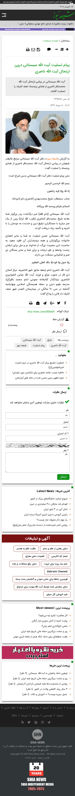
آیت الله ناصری (58, 345)
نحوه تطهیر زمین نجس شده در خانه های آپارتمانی (39, 378)
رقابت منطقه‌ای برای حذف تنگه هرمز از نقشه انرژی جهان (40, 637)
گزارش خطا (58, 319)
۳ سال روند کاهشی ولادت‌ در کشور (47, 689)
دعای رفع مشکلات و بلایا (24, 564)
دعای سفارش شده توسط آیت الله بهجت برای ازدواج (42, 587)
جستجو (35, 716)
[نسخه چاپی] (28, 50)
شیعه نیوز (52, 159)
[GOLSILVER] (37, 653)
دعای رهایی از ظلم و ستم (55, 549)
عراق (49, 340)
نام (67, 410)
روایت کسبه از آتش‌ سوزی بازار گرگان (50, 621)
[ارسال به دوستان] (33, 50)
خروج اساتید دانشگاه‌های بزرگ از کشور (49, 499)
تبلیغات (59, 716)
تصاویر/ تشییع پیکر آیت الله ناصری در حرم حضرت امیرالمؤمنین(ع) (39, 365)
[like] (37, 325)
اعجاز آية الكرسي (60, 556)
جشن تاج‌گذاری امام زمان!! (54, 626)
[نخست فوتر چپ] (37, 776)
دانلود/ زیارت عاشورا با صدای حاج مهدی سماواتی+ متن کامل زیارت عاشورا (37, 24)
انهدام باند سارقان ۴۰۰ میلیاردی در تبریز (49, 504)
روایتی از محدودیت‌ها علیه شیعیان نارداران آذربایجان (38, 684)
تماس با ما (57, 708)
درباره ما (70, 708)
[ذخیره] (38, 50)
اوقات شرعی (9, 708)
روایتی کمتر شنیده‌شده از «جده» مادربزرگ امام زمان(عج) (40, 525)
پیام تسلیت (39, 345)
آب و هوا (23, 708)
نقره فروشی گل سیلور (57, 595)
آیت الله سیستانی (32, 340)
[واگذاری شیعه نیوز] (37, 29)
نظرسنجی (47, 716)
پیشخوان (65, 41)
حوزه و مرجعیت (50, 41)
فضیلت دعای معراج (34, 556)
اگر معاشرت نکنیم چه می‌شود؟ (53, 616)
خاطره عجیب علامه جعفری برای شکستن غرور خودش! (38, 373)
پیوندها (35, 708)
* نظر (66, 451)
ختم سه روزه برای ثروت (56, 564)
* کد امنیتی (63, 434)
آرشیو (45, 708)
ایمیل (66, 422)
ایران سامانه (30, 758)
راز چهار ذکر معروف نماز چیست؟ (52, 520)
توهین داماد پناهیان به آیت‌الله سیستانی (44, 673)
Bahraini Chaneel (57, 572)
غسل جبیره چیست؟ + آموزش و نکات (45, 694)
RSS (14, 716)
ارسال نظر (57, 332)
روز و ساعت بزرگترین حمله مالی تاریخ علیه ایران (44, 631)
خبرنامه (24, 716)
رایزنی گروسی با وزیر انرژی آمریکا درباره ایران (46, 515)
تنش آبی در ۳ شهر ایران (56, 509)
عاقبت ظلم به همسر (26, 549)
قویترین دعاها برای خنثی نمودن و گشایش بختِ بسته (41, 579)
